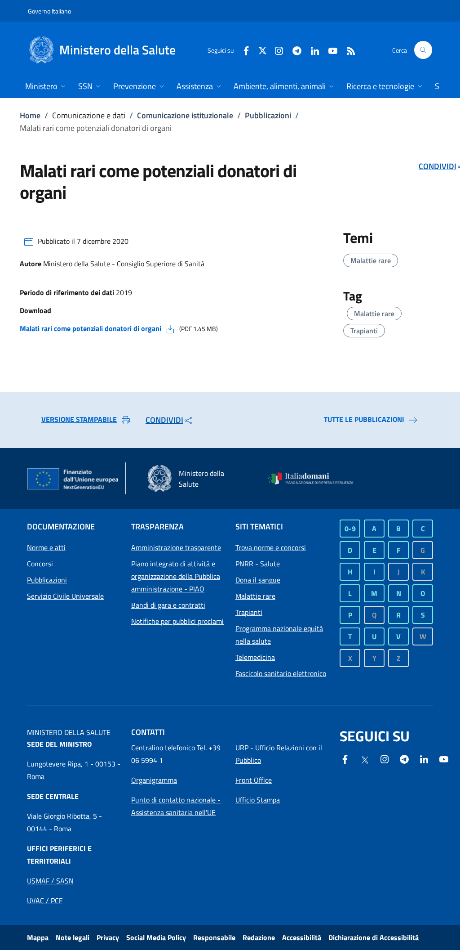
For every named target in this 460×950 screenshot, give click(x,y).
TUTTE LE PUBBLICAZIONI (364, 419)
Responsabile (214, 937)
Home (30, 115)
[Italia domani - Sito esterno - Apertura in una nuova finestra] (314, 478)
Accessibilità (301, 937)
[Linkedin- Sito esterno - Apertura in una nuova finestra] (424, 758)
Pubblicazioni (268, 115)
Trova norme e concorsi (270, 547)
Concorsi (40, 563)
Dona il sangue (257, 579)
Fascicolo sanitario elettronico (280, 673)
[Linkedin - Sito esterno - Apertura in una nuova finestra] (311, 50)
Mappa (38, 937)
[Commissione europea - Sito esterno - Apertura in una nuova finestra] (73, 479)
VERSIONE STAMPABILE (79, 419)
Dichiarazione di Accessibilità (373, 937)
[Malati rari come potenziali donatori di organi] (170, 328)
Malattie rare (370, 260)
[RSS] (347, 50)
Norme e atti (46, 547)
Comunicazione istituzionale (185, 115)
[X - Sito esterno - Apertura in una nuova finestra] (262, 50)
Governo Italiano (49, 11)
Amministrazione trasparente (176, 547)
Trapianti (364, 330)
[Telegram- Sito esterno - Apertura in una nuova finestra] (293, 50)
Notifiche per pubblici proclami (177, 621)
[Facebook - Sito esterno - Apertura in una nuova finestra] (243, 50)
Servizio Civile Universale (65, 596)
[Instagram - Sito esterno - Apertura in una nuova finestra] (275, 50)
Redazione (259, 937)
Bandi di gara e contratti (168, 605)
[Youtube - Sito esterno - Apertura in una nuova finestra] (329, 50)
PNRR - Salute (257, 563)
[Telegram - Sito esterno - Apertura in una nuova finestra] (404, 758)
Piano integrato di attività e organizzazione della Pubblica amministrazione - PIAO (175, 576)
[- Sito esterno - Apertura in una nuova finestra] (443, 758)
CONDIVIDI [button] (164, 420)
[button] (423, 50)
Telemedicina (255, 657)
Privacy (108, 937)
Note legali (72, 937)
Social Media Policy (156, 937)
